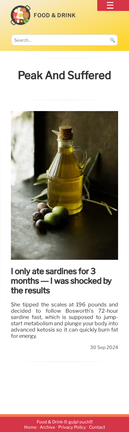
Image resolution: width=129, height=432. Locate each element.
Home (30, 427)
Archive (47, 427)
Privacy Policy (72, 427)
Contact (97, 427)
